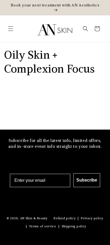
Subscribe (86, 180)
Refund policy (65, 218)
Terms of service (42, 226)
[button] (11, 29)
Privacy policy (92, 218)
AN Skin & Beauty (34, 218)
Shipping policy (74, 226)
